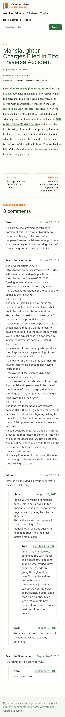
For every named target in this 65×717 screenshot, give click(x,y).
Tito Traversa (22, 75)
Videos (19, 13)
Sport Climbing (32, 80)
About (27, 19)
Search (55, 27)
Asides (20, 80)
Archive (8, 13)
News (44, 80)
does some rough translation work (30, 88)
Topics (44, 13)
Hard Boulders (12, 19)
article (7, 93)
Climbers (32, 13)
